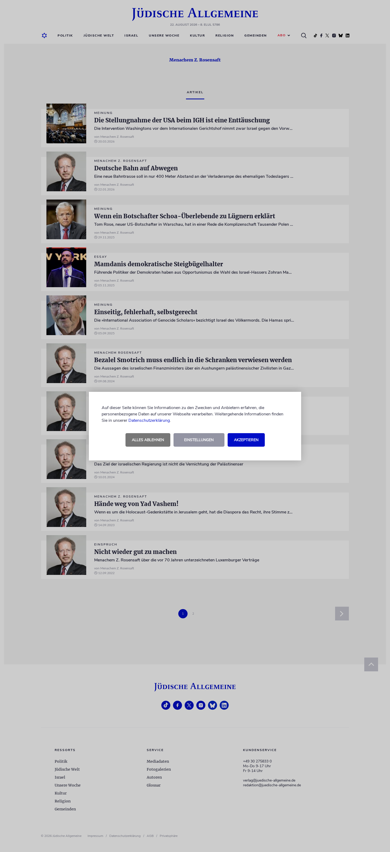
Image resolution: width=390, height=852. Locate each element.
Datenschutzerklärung (149, 420)
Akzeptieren (246, 439)
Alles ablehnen (148, 439)
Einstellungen (199, 439)
